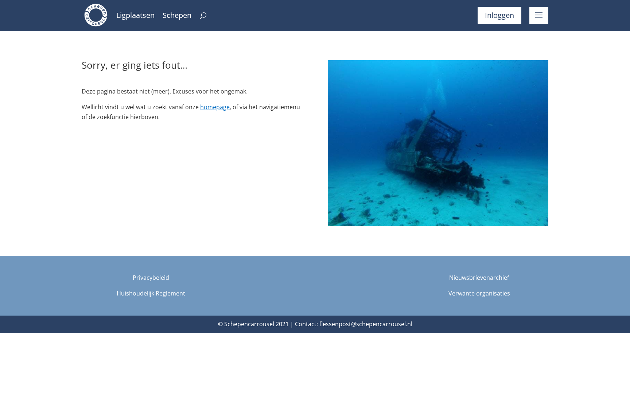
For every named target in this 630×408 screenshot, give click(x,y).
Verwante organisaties (479, 293)
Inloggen (499, 15)
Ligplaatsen (135, 16)
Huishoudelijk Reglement (151, 293)
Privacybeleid (151, 278)
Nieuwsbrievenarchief (479, 278)
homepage (215, 107)
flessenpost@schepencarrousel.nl (365, 324)
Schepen (177, 16)
